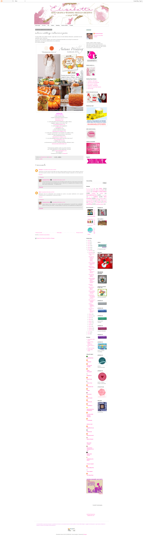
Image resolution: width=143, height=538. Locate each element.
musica (91, 199)
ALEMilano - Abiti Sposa (92, 81)
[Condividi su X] (57, 157)
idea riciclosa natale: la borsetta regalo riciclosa (91, 259)
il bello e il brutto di (100, 198)
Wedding (58, 25)
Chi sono (44, 25)
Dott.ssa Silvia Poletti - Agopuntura (90, 343)
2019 (89, 242)
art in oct (88, 188)
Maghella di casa (90, 427)
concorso (88, 191)
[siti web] (93, 153)
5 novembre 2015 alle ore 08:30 (49, 169)
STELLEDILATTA (90, 467)
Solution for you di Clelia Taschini (94, 87)
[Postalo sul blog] (56, 157)
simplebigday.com (59, 127)
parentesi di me (90, 201)
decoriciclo (89, 394)
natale (96, 199)
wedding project (99, 204)
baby (100, 188)
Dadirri (88, 390)
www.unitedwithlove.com (59, 139)
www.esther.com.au (59, 118)
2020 (89, 240)
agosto (90, 317)
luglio (90, 319)
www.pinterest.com (59, 120)
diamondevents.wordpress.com (59, 131)
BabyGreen (89, 375)
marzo (90, 326)
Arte (48, 25)
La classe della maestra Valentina (90, 415)
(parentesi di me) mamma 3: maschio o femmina (92, 296)
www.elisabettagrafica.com (61, 150)
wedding (40, 158)
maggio (90, 322)
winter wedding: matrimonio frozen (92, 263)
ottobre (90, 314)
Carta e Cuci (89, 383)
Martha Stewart (90, 439)
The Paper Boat (90, 475)
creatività (93, 193)
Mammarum (89, 431)
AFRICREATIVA (90, 358)
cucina (101, 193)
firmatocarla (89, 401)
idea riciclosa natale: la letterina (91, 275)
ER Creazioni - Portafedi (92, 84)
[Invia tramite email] (55, 157)
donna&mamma (91, 195)
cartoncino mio (90, 386)
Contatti (71, 25)
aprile (90, 324)
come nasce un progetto (98, 190)
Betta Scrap (89, 379)
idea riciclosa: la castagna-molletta (92, 301)
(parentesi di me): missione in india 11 (91, 310)
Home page (37, 25)
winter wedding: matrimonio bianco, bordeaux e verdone (92, 280)
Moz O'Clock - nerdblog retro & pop (90, 449)
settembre (91, 315)
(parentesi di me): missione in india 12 (91, 271)
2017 (89, 245)
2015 (89, 249)
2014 (89, 332)
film (102, 195)
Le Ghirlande (89, 420)
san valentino (98, 202)
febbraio (90, 328)
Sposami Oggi (90, 88)
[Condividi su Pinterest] (60, 157)
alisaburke (89, 361)
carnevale (88, 190)
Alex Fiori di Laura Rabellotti (93, 82)
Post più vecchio (79, 232)
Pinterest (65, 153)
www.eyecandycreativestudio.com (59, 143)
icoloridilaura (89, 405)
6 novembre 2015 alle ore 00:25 (47, 192)
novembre (91, 252)
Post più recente (39, 232)
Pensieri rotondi (90, 463)
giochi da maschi (91, 285)
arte (94, 188)
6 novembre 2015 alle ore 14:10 (58, 202)
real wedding (90, 202)
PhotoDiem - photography (93, 85)
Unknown (41, 169)
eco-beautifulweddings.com (59, 124)
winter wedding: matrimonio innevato (92, 292)
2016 (89, 247)
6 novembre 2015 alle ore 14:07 (58, 179)
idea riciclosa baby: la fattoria (91, 288)
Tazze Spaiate (90, 471)
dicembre (91, 250)
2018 (89, 243)
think (40, 192)
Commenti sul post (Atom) (44, 234)
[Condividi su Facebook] (59, 157)
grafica (96, 197)
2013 (89, 333)
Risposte (42, 177)
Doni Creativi (89, 398)
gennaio (90, 329)
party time (99, 201)
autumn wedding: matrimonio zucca (91, 305)
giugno (90, 321)
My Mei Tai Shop (91, 348)
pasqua (105, 201)
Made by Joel (89, 424)
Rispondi (40, 174)
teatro (104, 202)
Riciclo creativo (65, 25)
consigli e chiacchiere (100, 191)
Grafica (52, 25)
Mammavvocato (90, 435)
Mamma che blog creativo (92, 267)
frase (105, 195)
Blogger (85, 534)
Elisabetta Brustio (46, 179)
